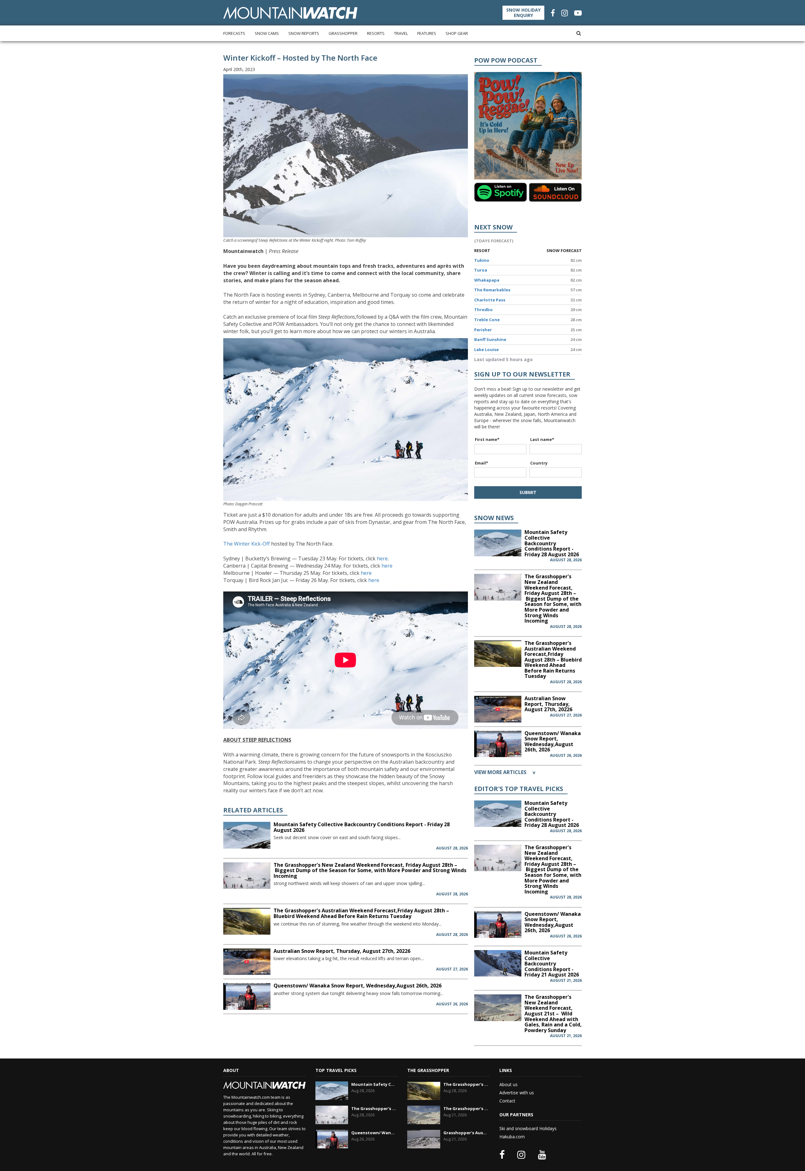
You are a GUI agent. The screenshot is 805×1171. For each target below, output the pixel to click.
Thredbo (483, 309)
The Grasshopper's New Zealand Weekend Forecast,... (373, 1108)
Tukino (481, 260)
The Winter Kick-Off (247, 543)
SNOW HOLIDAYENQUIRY (523, 12)
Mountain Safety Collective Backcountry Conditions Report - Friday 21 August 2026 (552, 963)
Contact (507, 1101)
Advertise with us (516, 1093)
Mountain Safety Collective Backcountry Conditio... (373, 1084)
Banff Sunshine (490, 339)
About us (508, 1084)
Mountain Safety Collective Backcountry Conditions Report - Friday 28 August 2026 (362, 827)
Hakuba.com (512, 1137)
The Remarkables (492, 290)
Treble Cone (487, 319)
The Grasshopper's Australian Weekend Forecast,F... (465, 1084)
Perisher (483, 330)
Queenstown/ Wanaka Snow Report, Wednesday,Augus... (373, 1132)
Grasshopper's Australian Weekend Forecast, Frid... (465, 1132)
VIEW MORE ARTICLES (504, 772)
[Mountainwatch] (290, 12)
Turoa (480, 270)
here (381, 558)
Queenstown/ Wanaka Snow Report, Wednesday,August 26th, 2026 (357, 985)
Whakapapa (486, 280)
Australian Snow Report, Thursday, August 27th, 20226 (342, 951)
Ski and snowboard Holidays (528, 1128)
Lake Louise (486, 349)
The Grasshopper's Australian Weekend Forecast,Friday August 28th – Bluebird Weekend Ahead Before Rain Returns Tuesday (361, 913)
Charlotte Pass (489, 300)
